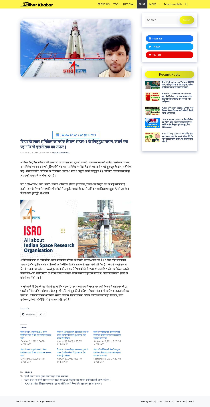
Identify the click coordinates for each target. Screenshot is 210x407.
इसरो (26, 376)
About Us (168, 401)
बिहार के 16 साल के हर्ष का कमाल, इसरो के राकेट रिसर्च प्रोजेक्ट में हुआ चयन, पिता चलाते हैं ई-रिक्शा (72, 335)
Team (159, 401)
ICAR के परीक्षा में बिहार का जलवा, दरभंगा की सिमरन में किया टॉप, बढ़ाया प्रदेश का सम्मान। (63, 383)
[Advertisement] (75, 104)
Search (186, 19)
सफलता (64, 376)
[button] (187, 4)
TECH (116, 4)
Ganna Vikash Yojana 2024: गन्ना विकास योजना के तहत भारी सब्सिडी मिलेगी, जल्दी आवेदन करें (178, 110)
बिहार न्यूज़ (50, 376)
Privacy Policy (148, 401)
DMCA (191, 401)
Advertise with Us (173, 4)
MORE (152, 4)
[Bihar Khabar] (38, 4)
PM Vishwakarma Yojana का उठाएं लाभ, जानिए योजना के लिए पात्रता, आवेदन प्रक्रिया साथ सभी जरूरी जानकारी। (178, 84)
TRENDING (103, 4)
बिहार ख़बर (40, 376)
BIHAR (142, 4)
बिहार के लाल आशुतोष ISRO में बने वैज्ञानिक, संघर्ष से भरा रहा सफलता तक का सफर (35, 335)
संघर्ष (58, 376)
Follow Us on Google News (78, 135)
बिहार (32, 376)
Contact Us (180, 401)
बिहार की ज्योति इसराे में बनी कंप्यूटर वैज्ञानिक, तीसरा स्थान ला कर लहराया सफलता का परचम (107, 335)
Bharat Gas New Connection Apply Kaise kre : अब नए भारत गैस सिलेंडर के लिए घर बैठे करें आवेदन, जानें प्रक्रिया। (177, 97)
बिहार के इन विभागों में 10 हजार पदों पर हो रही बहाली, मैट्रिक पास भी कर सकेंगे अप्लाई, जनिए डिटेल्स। (67, 379)
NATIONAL (129, 4)
